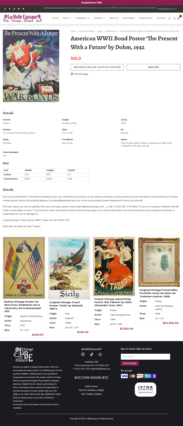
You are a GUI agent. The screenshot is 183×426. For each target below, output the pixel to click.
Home (55, 18)
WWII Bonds (111, 31)
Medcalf (69, 318)
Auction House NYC (91, 377)
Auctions (161, 18)
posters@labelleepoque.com (65, 200)
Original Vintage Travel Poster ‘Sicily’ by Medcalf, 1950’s (66, 305)
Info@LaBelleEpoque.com (100, 368)
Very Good (67, 143)
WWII (100, 31)
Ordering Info (145, 18)
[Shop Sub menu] (70, 18)
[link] (170, 18)
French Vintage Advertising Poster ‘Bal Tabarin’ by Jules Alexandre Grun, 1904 (113, 302)
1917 (22, 325)
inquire (153, 67)
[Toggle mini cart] (178, 18)
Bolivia (38, 316)
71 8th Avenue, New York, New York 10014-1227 (137, 8)
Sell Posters (129, 18)
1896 (157, 313)
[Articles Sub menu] (104, 18)
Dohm (6, 123)
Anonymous (26, 320)
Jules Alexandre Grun (120, 314)
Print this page (81, 73)
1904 (112, 319)
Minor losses (127, 143)
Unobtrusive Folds (157, 143)
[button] (55, 33)
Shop (65, 18)
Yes (4, 155)
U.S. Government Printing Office (19, 133)
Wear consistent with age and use (146, 144)
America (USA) (69, 123)
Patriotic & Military (87, 31)
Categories (81, 18)
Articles (98, 18)
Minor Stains (140, 143)
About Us (114, 18)
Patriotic (7, 143)
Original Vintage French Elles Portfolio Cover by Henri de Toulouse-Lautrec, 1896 (159, 293)
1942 (123, 123)
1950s (68, 322)
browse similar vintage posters (97, 67)
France (113, 310)
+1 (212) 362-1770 (112, 8)
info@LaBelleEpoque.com (167, 9)
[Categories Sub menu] (89, 18)
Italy (67, 313)
